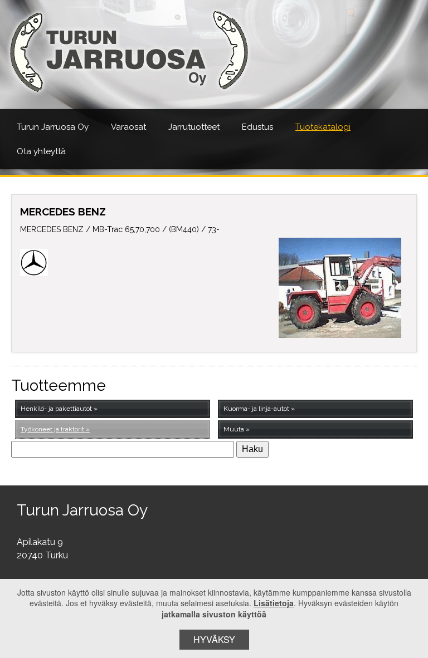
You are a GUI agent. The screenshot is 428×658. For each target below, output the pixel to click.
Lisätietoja (274, 602)
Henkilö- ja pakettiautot (56, 409)
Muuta (233, 429)
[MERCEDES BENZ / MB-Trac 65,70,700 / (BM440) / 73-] (340, 288)
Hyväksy (214, 639)
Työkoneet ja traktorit (52, 429)
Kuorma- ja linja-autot (256, 409)
